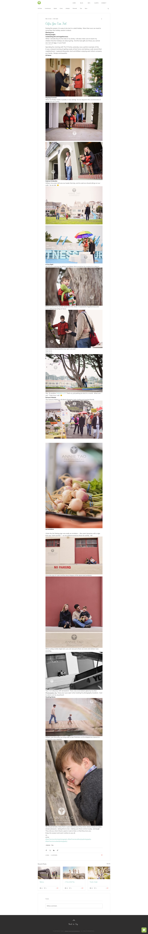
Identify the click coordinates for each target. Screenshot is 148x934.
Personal (75, 8)
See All (108, 863)
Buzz (86, 8)
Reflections (42, 882)
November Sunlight (93, 882)
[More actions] (102, 19)
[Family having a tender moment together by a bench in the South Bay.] (49, 873)
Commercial (48, 8)
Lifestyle (68, 8)
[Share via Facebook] (46, 850)
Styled (55, 8)
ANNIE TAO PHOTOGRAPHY (72, 931)
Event (61, 8)
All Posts (40, 8)
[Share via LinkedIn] (53, 850)
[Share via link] (57, 850)
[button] (89, 3)
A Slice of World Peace (70, 882)
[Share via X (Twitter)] (50, 850)
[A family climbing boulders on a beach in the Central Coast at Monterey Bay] (74, 873)
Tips (81, 8)
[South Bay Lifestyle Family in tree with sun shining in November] (99, 873)
